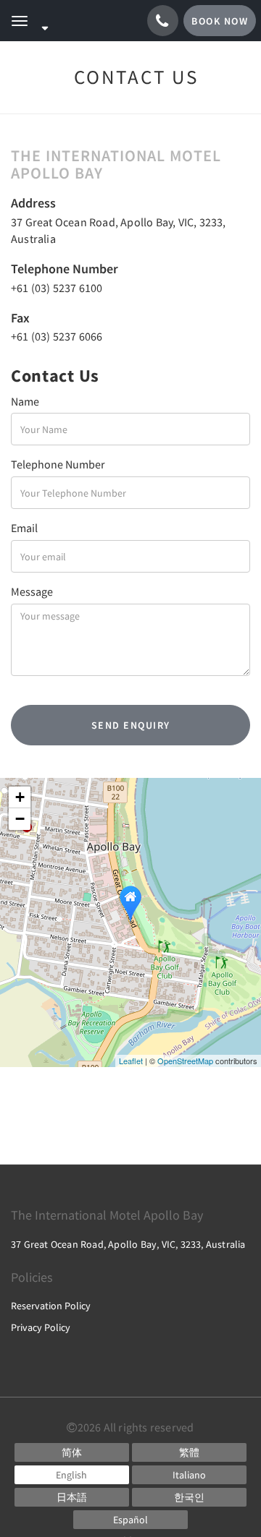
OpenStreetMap (185, 1060)
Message (32, 591)
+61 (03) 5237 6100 (57, 288)
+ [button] (20, 797)
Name (25, 401)
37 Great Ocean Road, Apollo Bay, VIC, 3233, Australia (128, 1244)
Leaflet (131, 1060)
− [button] (20, 819)
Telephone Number (58, 464)
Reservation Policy (51, 1305)
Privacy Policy (40, 1327)
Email (24, 528)
